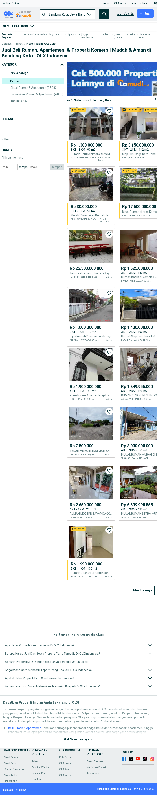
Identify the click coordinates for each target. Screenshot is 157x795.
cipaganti (72, 34)
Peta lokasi (21, 789)
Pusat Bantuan (95, 761)
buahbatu (105, 34)
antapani (29, 34)
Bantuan (8, 789)
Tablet (35, 761)
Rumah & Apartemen (15, 769)
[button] (10, 3)
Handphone (10, 781)
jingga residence (87, 36)
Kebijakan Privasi (96, 767)
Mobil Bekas (11, 757)
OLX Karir (64, 769)
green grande (118, 36)
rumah (41, 34)
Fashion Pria (39, 773)
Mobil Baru (10, 763)
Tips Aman (93, 773)
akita (132, 34)
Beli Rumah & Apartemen (24, 728)
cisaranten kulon (145, 36)
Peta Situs (65, 757)
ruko (60, 34)
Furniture (37, 779)
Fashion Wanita (40, 767)
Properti (19, 44)
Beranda (7, 44)
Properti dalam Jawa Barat (41, 44)
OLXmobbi (65, 763)
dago (51, 34)
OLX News (65, 775)
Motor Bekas (11, 775)
